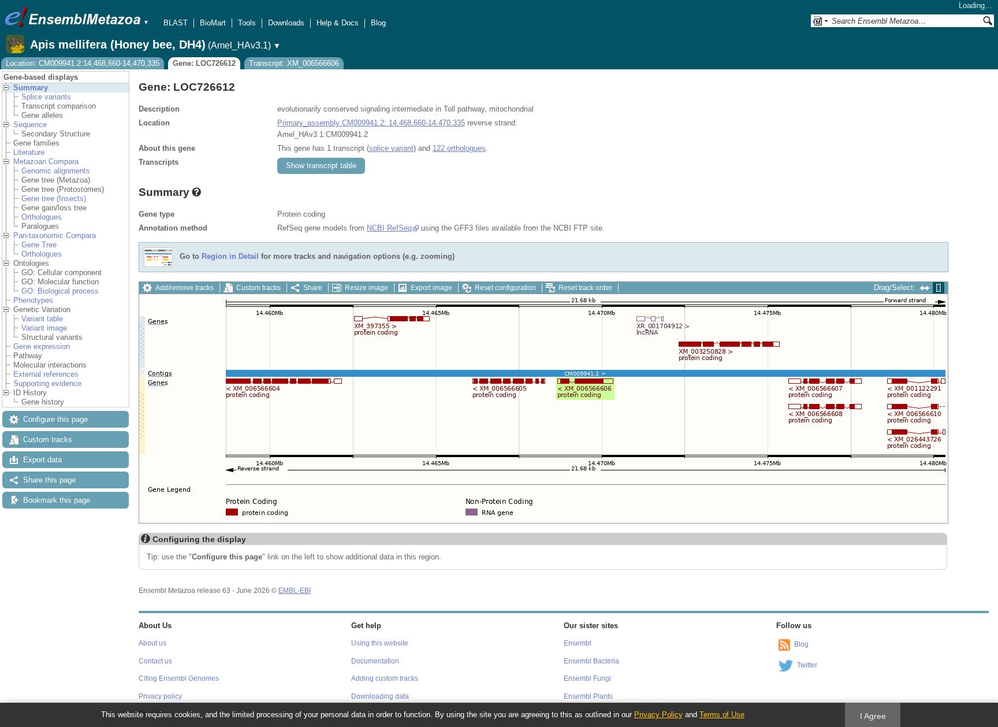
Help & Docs (337, 22)
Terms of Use (721, 714)
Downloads (286, 22)
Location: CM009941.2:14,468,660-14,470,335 (82, 63)
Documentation (375, 661)
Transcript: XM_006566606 (294, 63)
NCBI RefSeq (389, 228)
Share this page (49, 480)
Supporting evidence (47, 383)
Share (312, 288)
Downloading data (380, 696)
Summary (30, 87)
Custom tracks (47, 439)
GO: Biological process (60, 291)
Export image (431, 288)
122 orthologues (459, 148)
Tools (247, 22)
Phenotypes (33, 300)
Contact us (155, 661)
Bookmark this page (56, 500)
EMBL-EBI (294, 590)
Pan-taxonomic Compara (54, 235)
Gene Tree (39, 244)
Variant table (42, 318)
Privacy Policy (658, 714)
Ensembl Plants (588, 696)
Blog (378, 22)
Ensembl (577, 643)
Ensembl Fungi (587, 678)
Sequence (30, 124)
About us (152, 643)
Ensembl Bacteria (591, 661)
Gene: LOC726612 (204, 63)
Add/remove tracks (184, 288)
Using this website (379, 643)
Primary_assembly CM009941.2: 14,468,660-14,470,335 (371, 122)
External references (46, 374)
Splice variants (46, 96)
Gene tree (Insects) (53, 198)
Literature (28, 152)
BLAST (175, 22)
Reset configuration (505, 288)
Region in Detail (230, 257)
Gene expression (41, 346)
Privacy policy (160, 696)
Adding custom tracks (384, 678)
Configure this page (55, 419)
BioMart (213, 22)
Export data (42, 459)
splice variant (391, 148)
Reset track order (585, 288)
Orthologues (41, 217)
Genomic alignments (55, 170)
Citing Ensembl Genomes (179, 678)
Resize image (366, 288)
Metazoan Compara (46, 161)
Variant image (44, 328)
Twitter (807, 665)
